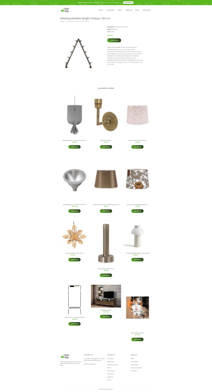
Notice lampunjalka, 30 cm (106, 269)
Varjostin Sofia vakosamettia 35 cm (137, 204)
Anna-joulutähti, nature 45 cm (75, 253)
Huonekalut (110, 10)
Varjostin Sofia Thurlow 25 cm (137, 140)
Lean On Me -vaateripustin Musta (75, 317)
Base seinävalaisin (106, 140)
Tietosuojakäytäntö (136, 368)
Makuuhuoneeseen (112, 364)
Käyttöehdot (134, 364)
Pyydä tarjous (128, 2)
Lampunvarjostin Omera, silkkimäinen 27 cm (106, 204)
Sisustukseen (111, 371)
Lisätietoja (114, 40)
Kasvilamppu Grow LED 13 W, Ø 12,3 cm (74, 204)
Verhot (100, 10)
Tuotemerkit (146, 10)
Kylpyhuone (110, 361)
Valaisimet (128, 10)
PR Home (125, 27)
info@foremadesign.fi (90, 364)
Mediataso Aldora (106, 310)
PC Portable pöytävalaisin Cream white (137, 253)
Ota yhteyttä (134, 361)
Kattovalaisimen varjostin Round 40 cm (74, 140)
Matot (120, 10)
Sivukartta (134, 371)
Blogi (137, 10)
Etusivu (62, 21)
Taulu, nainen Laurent (137, 333)
